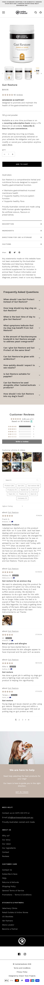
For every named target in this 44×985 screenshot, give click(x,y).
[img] (7, 516)
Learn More (7, 145)
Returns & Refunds (10, 882)
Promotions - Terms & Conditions (17, 895)
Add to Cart (22, 164)
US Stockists (7, 916)
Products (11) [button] (12, 490)
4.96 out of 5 (27, 419)
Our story (6, 840)
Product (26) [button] (9, 485)
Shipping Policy (9, 886)
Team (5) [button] (11, 494)
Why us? (6, 836)
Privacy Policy (22, 972)
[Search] (35, 12)
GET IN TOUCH (22, 792)
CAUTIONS (6, 244)
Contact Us (7, 870)
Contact (5, 852)
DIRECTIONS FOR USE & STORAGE (17, 237)
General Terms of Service (13, 891)
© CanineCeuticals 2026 (22, 964)
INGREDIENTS (8, 231)
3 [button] (22, 720)
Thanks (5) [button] (22, 494)
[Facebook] (19, 954)
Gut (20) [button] (21, 485)
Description (8, 224)
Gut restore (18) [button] (33, 485)
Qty (4, 150)
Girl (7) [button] (34, 490)
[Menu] (3, 12)
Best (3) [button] (33, 494)
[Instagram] (25, 954)
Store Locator (8, 925)
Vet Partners (7, 921)
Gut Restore (13, 512)
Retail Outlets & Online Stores (15, 912)
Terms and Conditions (22, 968)
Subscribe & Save (9, 874)
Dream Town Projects (27, 976)
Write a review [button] (22, 442)
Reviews (5, 856)
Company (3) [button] (22, 498)
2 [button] (19, 720)
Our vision (6, 844)
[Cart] (40, 12)
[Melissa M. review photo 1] (7, 620)
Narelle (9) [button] (24, 490)
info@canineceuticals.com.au (20, 817)
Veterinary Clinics (9, 908)
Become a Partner (10, 929)
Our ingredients (9, 848)
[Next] (41, 73)
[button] (8, 95)
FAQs (4, 878)
